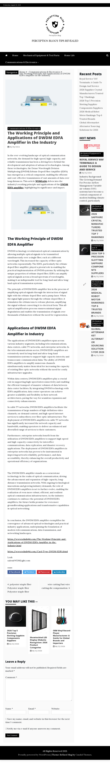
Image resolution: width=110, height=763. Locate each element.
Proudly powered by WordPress (34, 754)
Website (55, 708)
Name (9, 708)
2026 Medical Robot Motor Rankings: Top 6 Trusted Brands (90, 115)
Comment (11, 677)
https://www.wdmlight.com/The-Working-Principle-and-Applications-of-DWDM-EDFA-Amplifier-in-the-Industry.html (37, 542)
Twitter (30, 572)
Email (32, 708)
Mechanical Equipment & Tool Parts (41, 55)
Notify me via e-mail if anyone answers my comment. (33, 728)
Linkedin (60, 572)
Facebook (15, 572)
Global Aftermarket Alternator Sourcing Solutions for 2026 (89, 126)
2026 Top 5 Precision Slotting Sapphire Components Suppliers (15, 635)
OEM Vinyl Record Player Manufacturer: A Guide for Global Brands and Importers (61, 636)
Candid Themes (83, 754)
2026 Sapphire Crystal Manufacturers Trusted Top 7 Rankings (91, 93)
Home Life (69, 55)
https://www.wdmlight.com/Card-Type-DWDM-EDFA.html (38, 551)
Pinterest (45, 572)
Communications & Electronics (21, 62)
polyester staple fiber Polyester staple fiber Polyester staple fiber (19, 588)
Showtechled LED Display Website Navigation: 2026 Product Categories (38, 642)
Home (15, 55)
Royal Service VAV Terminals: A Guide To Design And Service (90, 82)
